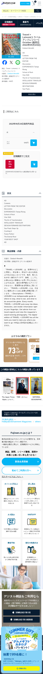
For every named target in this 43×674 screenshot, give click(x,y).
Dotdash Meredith (13, 73)
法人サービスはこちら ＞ (12, 477)
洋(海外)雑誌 (12, 17)
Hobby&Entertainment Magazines (17, 421)
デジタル (8, 142)
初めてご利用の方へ (21, 470)
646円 (26, 143)
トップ (4, 17)
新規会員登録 (21, 461)
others (20, 17)
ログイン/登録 (25, 3)
